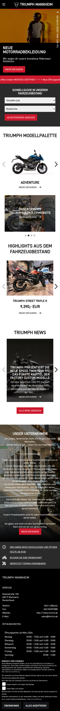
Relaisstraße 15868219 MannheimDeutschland (10, 597)
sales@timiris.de (50, 616)
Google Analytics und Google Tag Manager (20, 684)
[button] (57, 42)
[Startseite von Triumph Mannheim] (16, 4)
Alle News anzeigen (30, 410)
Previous (4, 165)
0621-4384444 (51, 605)
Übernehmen (11, 705)
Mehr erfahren (30, 531)
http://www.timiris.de (47, 612)
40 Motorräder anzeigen (21, 117)
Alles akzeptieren (36, 705)
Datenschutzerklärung (12, 672)
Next (55, 165)
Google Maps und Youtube (15, 689)
